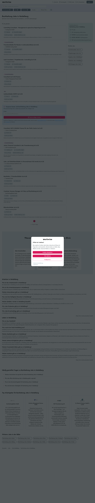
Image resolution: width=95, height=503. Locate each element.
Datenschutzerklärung (38, 263)
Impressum (35, 264)
